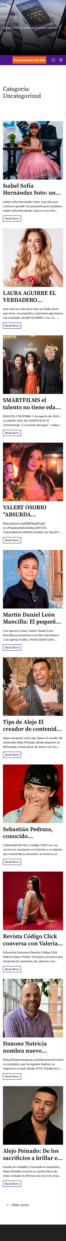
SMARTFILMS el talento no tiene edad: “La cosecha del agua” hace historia (32, 411)
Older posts (20, 1205)
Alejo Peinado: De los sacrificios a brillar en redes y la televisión (32, 1158)
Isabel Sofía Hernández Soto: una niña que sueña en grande (31, 196)
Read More (12, 218)
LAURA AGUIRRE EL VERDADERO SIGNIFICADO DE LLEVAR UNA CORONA (32, 304)
